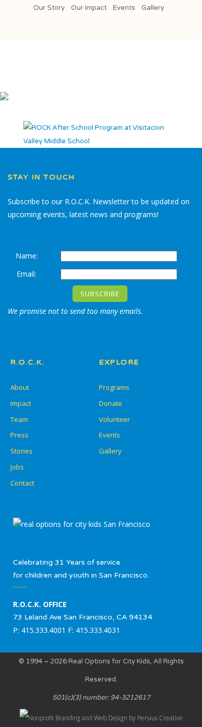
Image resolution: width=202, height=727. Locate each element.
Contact (22, 483)
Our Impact (89, 8)
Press (19, 435)
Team (19, 419)
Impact (20, 403)
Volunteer (114, 419)
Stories (21, 451)
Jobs (17, 467)
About (19, 387)
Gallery (152, 8)
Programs (114, 387)
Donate (110, 403)
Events (124, 8)
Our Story (49, 8)
